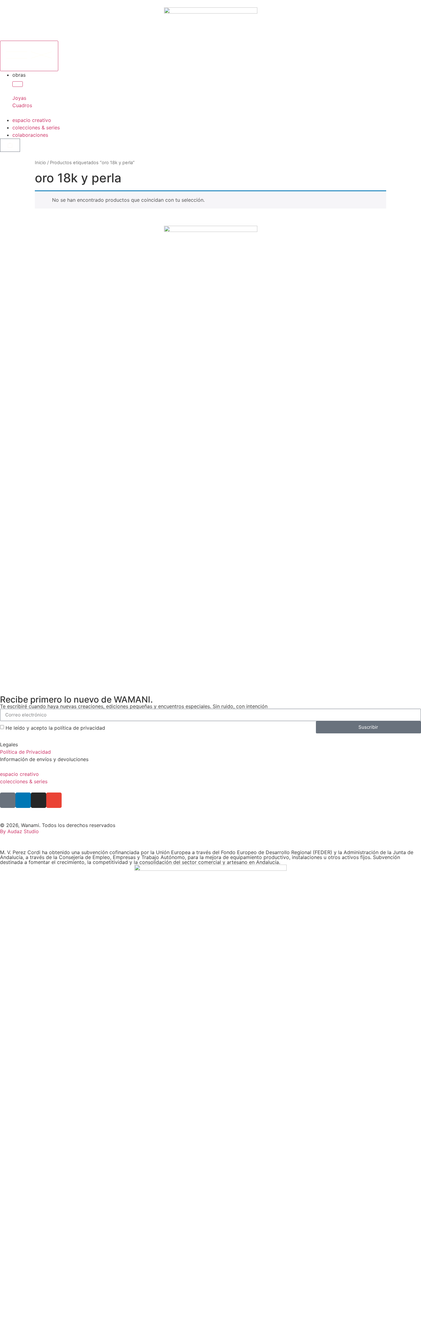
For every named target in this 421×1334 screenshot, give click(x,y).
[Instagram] (38, 800)
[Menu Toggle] (29, 56)
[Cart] (10, 145)
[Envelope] (54, 800)
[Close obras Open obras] (17, 84)
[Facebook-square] (7, 800)
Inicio (40, 162)
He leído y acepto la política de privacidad (55, 727)
